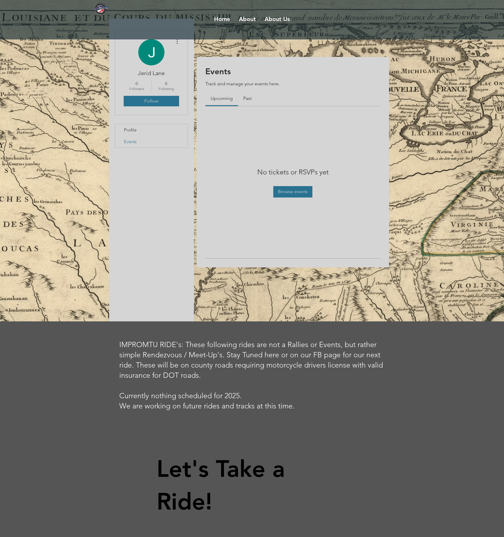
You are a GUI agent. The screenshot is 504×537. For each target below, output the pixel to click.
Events (130, 141)
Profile (130, 130)
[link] (222, 98)
